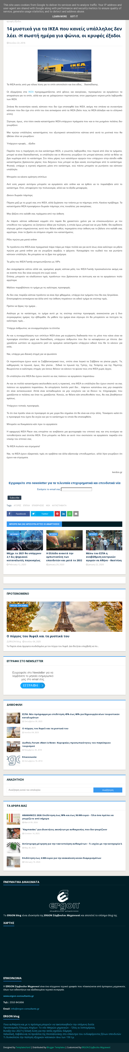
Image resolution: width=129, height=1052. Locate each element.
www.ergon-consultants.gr (18, 996)
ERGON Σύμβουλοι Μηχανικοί (96, 1047)
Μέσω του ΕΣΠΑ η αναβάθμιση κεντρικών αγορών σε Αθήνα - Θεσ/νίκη (104, 557)
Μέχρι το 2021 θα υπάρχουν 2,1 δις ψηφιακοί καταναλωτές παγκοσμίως (24, 557)
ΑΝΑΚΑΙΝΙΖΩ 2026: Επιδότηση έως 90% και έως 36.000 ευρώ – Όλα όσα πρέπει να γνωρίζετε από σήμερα (68, 817)
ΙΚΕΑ (30, 91)
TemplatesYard (23, 1047)
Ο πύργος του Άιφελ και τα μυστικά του (38, 636)
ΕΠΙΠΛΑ (26, 505)
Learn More (59, 16)
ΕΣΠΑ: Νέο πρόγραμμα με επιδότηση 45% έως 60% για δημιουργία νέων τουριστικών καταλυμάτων (70, 716)
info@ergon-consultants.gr (25, 1008)
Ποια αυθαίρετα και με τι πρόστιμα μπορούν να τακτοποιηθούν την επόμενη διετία (48, 1024)
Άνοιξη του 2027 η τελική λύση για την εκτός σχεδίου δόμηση (37, 1030)
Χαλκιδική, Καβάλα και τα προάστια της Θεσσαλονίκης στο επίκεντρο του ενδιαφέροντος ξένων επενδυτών (62, 1034)
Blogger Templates (56, 1047)
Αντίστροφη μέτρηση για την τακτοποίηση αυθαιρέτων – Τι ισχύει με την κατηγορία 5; (72, 843)
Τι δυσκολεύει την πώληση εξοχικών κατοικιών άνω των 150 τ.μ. (38, 1037)
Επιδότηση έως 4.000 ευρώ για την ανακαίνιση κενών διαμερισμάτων (61, 857)
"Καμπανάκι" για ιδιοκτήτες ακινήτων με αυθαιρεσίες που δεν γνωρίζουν (64, 829)
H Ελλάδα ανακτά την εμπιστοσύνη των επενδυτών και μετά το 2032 (64, 557)
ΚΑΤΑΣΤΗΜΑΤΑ (59, 505)
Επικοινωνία (29, 756)
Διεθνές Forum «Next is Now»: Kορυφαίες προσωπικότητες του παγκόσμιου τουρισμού (66, 744)
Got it (74, 16)
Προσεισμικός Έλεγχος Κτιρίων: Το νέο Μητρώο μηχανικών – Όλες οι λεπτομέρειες (49, 1027)
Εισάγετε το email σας (48, 489)
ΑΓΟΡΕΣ (17, 505)
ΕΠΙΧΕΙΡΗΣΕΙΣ (38, 505)
